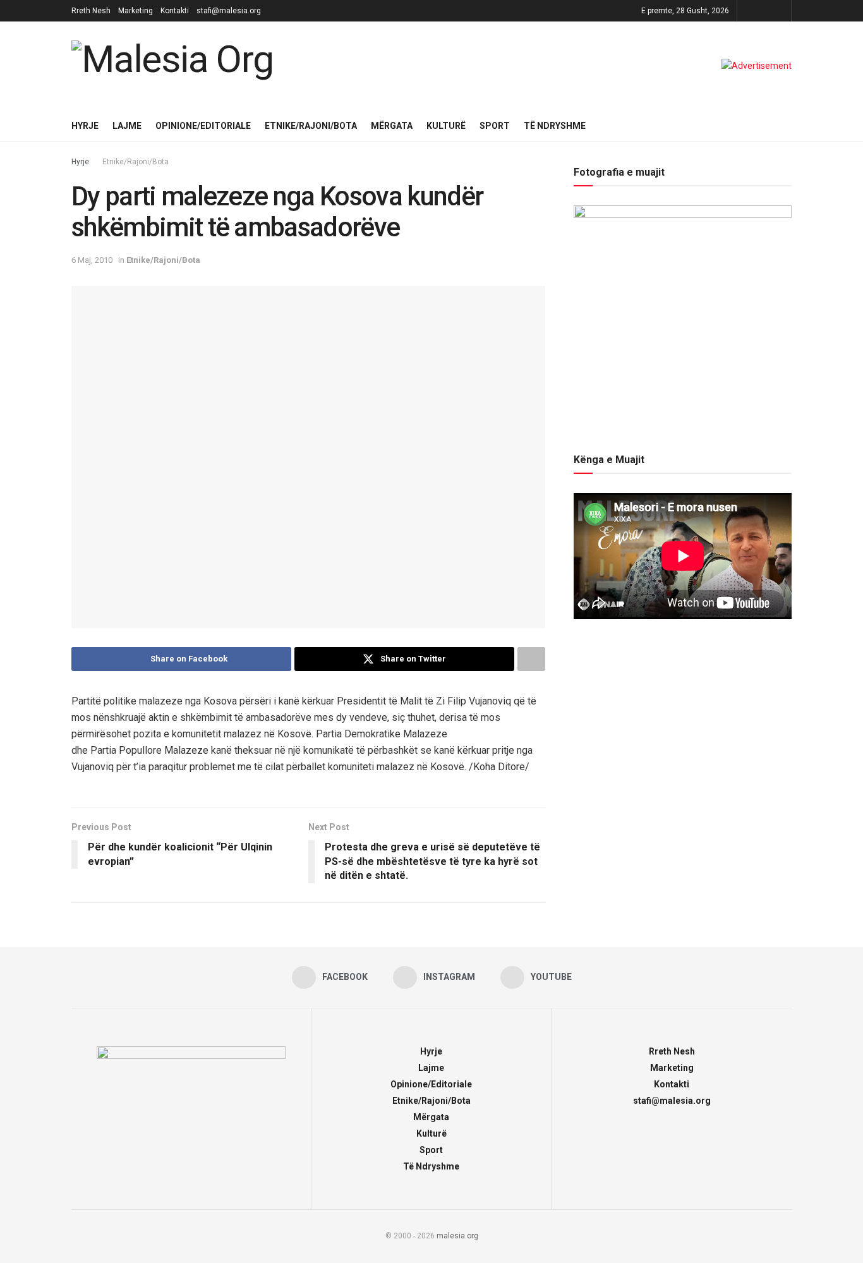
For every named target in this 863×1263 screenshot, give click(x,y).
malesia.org (457, 1235)
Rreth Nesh (91, 10)
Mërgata (392, 126)
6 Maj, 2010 (91, 260)
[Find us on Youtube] (779, 10)
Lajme (127, 126)
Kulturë (446, 126)
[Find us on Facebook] (748, 10)
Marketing (135, 10)
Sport (495, 126)
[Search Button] (787, 126)
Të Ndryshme (555, 126)
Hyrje (85, 126)
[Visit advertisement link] (756, 65)
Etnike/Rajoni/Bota (311, 126)
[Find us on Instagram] (764, 10)
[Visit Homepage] (175, 65)
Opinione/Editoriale (203, 126)
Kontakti (174, 10)
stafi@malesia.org (228, 10)
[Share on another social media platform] (531, 659)
